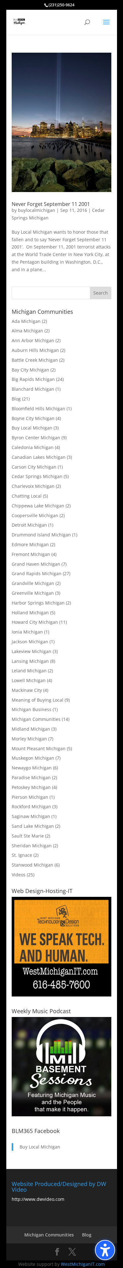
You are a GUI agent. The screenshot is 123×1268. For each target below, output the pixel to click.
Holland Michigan (30, 613)
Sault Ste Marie (28, 836)
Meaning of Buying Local (37, 700)
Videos (19, 875)
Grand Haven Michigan (36, 564)
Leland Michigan (29, 671)
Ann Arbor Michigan (33, 340)
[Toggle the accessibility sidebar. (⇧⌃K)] (105, 1250)
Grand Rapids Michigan (37, 573)
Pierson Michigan (30, 797)
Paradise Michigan (31, 777)
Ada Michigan (26, 321)
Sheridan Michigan (32, 846)
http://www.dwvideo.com (38, 1199)
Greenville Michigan (33, 593)
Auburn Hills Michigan (35, 350)
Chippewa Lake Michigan (38, 506)
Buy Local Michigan (32, 428)
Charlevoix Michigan (33, 486)
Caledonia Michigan (33, 447)
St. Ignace (22, 855)
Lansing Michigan (30, 661)
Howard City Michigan (35, 622)
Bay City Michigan (30, 370)
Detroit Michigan (29, 525)
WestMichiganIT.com (83, 1264)
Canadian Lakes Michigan (39, 457)
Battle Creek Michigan (35, 360)
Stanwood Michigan (32, 865)
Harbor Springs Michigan (38, 603)
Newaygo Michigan (32, 768)
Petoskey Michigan (31, 787)
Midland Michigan (31, 729)
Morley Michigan (29, 739)
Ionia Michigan (27, 632)
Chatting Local (27, 496)
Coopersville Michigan (35, 515)
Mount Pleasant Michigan (39, 748)
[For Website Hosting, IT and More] (61, 995)
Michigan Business (31, 709)
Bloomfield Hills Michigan (38, 409)
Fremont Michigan (31, 554)
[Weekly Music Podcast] (61, 1115)
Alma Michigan (27, 331)
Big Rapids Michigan (33, 379)
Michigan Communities (36, 719)
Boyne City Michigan (33, 418)
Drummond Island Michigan (41, 535)
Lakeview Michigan (31, 651)
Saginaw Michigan (31, 816)
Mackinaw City (27, 690)
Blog (16, 399)
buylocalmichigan (36, 210)
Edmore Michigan (30, 544)
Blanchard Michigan (33, 389)
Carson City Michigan (34, 467)
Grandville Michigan (33, 583)
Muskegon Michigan (33, 758)
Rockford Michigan (31, 806)
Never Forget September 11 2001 (51, 204)
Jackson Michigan (30, 642)
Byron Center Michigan (36, 438)
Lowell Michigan (29, 680)
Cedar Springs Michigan (37, 476)
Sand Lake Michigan (33, 826)
